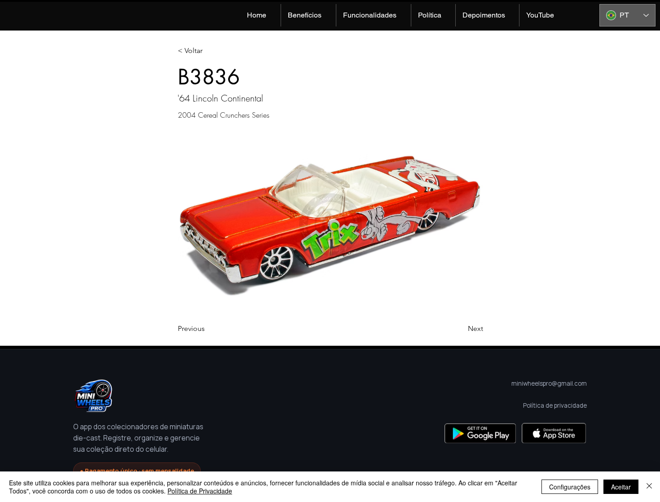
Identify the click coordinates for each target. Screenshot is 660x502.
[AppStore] (553, 433)
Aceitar (621, 486)
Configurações (569, 486)
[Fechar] (649, 487)
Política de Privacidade (199, 490)
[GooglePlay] (480, 433)
